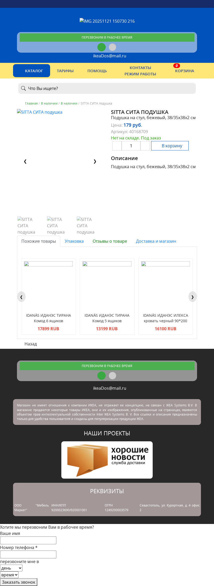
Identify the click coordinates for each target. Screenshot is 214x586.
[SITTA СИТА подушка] (30, 226)
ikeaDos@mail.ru (108, 56)
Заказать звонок (18, 582)
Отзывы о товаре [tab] (110, 241)
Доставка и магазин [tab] (156, 241)
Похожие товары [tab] (38, 241)
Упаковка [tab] (74, 241)
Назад (30, 344)
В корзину (171, 146)
